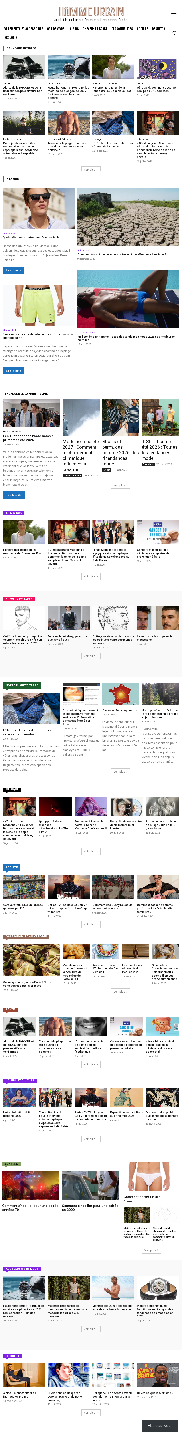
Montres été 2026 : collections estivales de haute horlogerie (112, 1307)
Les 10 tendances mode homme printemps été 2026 (28, 438)
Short (107, 469)
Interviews (143, 139)
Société (12, 867)
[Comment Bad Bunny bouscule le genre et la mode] (113, 887)
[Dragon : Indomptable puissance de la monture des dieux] (162, 1097)
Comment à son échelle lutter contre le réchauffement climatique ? (121, 254)
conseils (11, 1163)
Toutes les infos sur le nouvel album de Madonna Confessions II (91, 825)
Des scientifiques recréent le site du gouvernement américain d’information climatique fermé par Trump (80, 717)
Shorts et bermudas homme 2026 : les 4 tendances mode (120, 453)
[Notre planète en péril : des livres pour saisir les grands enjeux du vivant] (160, 694)
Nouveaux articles (21, 48)
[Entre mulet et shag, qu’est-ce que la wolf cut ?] (69, 618)
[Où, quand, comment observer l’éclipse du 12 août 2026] (158, 67)
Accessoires (55, 83)
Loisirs (140, 83)
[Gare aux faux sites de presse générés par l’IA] (24, 887)
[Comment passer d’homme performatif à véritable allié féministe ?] (158, 887)
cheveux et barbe (18, 599)
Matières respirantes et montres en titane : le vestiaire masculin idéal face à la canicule (137, 1233)
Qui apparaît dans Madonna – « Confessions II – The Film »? (54, 827)
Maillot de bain (11, 330)
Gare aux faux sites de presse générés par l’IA (23, 906)
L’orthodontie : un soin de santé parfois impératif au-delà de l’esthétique (89, 1047)
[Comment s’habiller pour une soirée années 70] (30, 1185)
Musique (12, 789)
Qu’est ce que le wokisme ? (155, 1393)
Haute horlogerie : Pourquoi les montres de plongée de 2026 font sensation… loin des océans (68, 93)
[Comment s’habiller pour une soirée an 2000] (90, 1185)
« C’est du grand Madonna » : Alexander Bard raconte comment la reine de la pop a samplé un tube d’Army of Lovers (156, 150)
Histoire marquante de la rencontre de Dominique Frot (111, 89)
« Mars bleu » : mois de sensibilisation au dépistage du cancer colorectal (161, 1047)
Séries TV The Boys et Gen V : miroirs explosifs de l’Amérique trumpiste (68, 908)
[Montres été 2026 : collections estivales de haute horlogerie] (113, 1288)
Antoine (128, 1201)
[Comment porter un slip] (152, 1176)
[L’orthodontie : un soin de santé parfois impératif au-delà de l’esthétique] (91, 1026)
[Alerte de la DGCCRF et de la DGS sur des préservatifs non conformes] (24, 67)
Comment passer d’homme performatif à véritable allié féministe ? (155, 908)
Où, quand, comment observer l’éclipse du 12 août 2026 (157, 89)
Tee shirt (148, 464)
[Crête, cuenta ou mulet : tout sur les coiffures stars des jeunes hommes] (113, 618)
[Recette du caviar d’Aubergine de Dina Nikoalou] (105, 951)
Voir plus (89, 170)
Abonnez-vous (160, 1425)
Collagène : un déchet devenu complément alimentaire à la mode (112, 1396)
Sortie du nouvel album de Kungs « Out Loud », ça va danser (161, 825)
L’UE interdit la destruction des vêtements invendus (112, 144)
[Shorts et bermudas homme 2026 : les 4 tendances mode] (120, 417)
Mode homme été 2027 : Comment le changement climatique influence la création (81, 455)
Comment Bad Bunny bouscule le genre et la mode (112, 906)
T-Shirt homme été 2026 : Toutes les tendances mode (160, 450)
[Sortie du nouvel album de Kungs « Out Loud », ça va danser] (162, 806)
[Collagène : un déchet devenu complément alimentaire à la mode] (113, 1375)
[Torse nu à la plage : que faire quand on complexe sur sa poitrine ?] (69, 123)
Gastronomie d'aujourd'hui (26, 936)
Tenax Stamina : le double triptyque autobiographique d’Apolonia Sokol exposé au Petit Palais (110, 555)
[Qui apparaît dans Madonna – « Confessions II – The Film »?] (55, 806)
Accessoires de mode (22, 1268)
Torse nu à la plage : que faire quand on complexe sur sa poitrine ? (67, 146)
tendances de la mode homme (25, 394)
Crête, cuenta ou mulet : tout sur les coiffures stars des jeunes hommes (113, 640)
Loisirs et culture (20, 1080)
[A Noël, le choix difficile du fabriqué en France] (24, 1375)
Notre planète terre (22, 685)
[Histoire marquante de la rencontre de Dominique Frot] (113, 67)
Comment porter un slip (142, 1197)
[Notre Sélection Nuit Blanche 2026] (19, 1097)
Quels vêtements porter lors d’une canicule (31, 237)
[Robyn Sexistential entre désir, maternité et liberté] (126, 806)
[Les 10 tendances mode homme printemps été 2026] (31, 413)
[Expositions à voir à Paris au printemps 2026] (126, 1097)
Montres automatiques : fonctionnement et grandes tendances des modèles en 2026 (155, 1311)
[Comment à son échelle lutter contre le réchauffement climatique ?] (128, 217)
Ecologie (97, 139)
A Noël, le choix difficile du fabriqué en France (20, 1394)
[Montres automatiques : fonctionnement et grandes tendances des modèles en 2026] (158, 1288)
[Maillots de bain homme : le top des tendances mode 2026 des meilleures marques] (128, 299)
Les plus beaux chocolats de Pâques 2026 (132, 968)
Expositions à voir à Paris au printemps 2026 (126, 1114)
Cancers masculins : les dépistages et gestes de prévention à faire (153, 553)
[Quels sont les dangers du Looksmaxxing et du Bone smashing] (69, 1375)
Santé (6, 83)
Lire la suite (13, 270)
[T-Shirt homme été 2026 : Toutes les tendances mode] (160, 417)
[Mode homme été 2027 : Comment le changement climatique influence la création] (81, 417)
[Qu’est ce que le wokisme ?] (158, 1375)
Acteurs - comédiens (104, 83)
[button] (174, 32)
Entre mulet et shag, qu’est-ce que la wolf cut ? (67, 638)
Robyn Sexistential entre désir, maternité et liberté (126, 825)
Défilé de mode (12, 431)
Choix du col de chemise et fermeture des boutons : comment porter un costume (165, 1234)
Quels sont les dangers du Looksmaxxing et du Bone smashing (65, 1396)
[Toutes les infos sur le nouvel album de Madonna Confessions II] (91, 806)
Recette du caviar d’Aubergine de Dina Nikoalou (105, 968)
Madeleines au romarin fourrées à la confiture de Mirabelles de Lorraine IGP (75, 972)
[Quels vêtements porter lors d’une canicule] (39, 208)
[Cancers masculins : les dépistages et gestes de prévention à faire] (158, 532)
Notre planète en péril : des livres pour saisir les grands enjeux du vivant (160, 714)
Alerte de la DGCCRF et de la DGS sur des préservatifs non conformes (22, 91)
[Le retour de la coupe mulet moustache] (158, 618)
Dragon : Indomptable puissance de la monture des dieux (162, 1116)
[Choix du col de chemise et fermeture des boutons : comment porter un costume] (166, 1215)
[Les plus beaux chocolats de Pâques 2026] (135, 951)
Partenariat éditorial (15, 139)
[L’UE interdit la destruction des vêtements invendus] (113, 123)
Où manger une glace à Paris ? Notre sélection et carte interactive (27, 983)
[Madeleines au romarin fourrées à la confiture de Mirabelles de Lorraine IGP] (76, 951)
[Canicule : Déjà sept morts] (120, 694)
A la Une (13, 178)
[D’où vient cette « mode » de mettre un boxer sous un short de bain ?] (39, 305)
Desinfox (12, 1356)
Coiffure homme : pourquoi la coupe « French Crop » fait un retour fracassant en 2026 (22, 640)
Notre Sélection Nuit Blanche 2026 (16, 1114)
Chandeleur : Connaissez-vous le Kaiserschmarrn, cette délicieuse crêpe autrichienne (165, 972)
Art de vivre (84, 250)
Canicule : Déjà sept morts (119, 710)
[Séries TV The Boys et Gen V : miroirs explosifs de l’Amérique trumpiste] (69, 887)
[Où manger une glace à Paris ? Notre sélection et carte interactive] (31, 960)
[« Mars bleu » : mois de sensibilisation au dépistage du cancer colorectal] (162, 1026)
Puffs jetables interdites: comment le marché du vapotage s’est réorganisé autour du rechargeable (20, 148)
